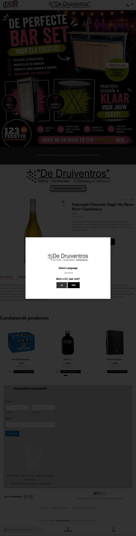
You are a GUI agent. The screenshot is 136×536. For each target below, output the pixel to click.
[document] (68, 268)
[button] (61, 285)
